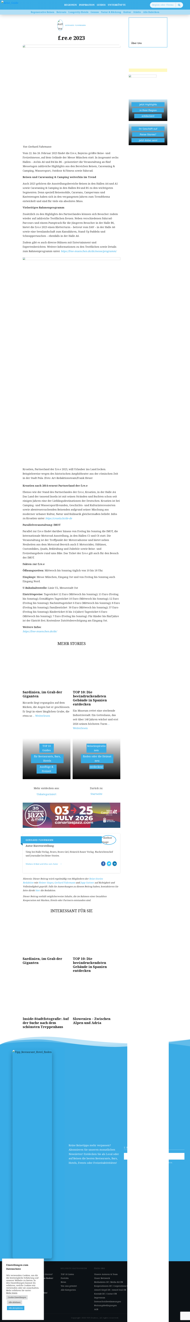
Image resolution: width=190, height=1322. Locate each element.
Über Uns (148, 32)
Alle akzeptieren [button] (16, 1308)
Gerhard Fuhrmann (75, 25)
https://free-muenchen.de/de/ (40, 631)
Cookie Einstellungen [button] (17, 1297)
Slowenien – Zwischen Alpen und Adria (91, 1020)
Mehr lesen (11, 1293)
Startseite (96, 794)
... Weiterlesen (41, 715)
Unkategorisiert (46, 794)
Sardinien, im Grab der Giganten (42, 694)
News (63, 1282)
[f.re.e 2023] (71, 93)
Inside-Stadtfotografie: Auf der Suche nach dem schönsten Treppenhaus (46, 1022)
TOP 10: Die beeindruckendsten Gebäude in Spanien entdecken (90, 698)
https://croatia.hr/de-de (58, 518)
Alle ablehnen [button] (14, 1302)
